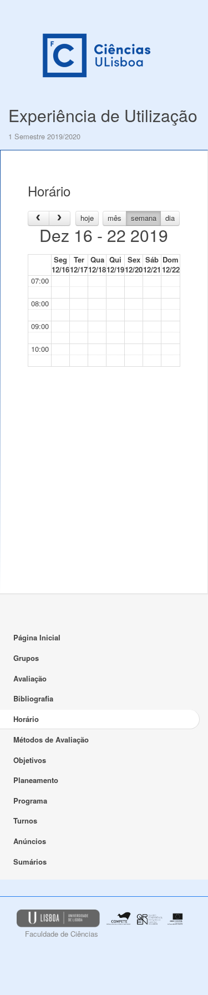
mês (114, 218)
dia (170, 218)
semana (143, 218)
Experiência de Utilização (102, 115)
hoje (87, 218)
